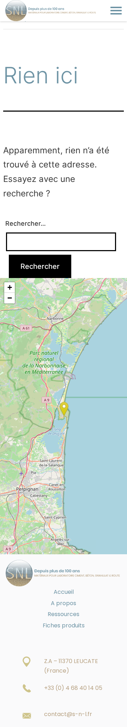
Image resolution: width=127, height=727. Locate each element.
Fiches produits (64, 625)
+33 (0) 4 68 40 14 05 (73, 688)
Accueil (64, 592)
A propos (63, 603)
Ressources (63, 614)
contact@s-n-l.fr (68, 714)
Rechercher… (25, 223)
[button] (64, 409)
